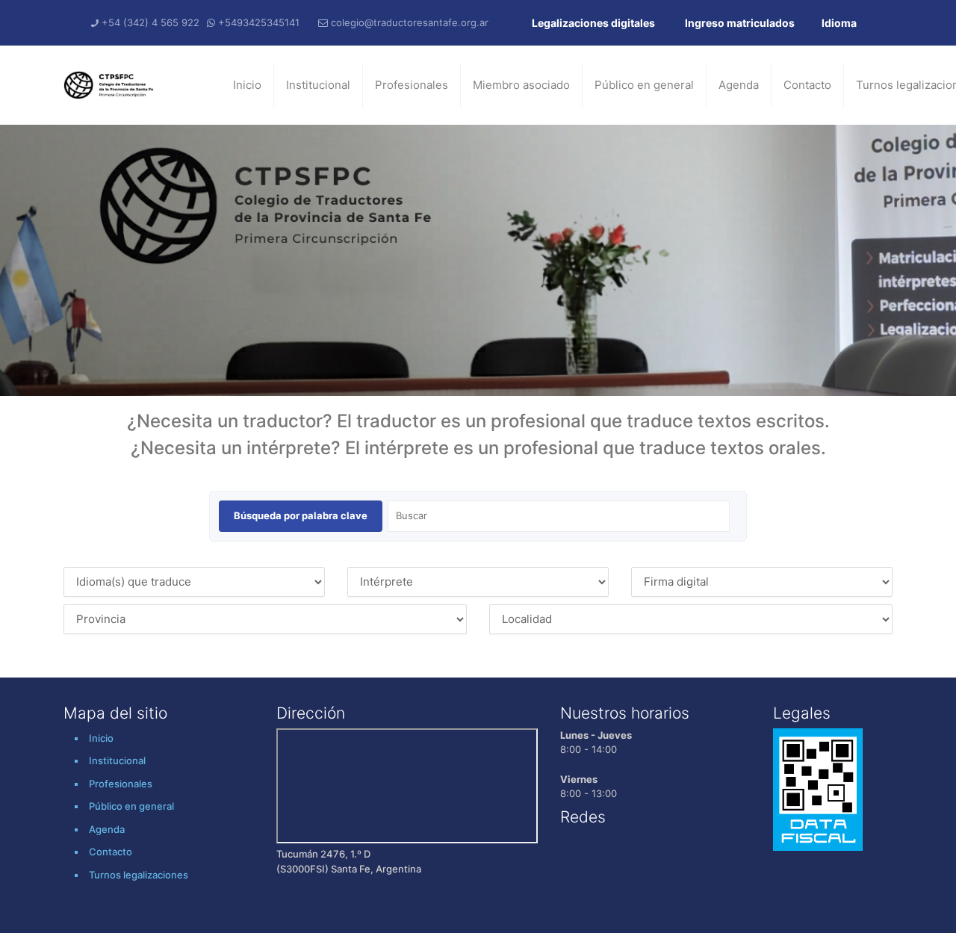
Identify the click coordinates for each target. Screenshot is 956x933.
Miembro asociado (521, 85)
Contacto (807, 85)
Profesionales (411, 85)
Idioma (839, 22)
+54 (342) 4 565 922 (150, 22)
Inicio (247, 85)
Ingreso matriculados (740, 22)
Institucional (318, 85)
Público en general (644, 85)
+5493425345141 (258, 22)
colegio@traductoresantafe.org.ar (409, 22)
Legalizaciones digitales (593, 22)
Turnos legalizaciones (138, 875)
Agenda (738, 85)
